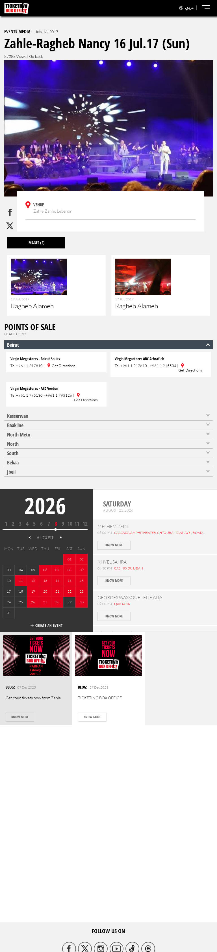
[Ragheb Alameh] (56, 288)
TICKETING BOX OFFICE (100, 697)
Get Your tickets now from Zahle (33, 697)
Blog (10, 687)
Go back (36, 56)
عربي (189, 7)
